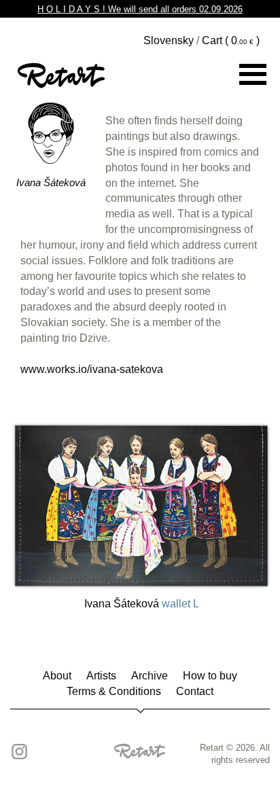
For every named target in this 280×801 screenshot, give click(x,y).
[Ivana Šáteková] (141, 504)
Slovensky (168, 40)
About (57, 675)
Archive (149, 675)
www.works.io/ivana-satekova (91, 369)
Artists (101, 675)
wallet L (180, 603)
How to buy (210, 675)
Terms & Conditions (114, 691)
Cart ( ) (231, 40)
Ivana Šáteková (51, 182)
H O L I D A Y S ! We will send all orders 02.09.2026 (140, 9)
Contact (194, 691)
